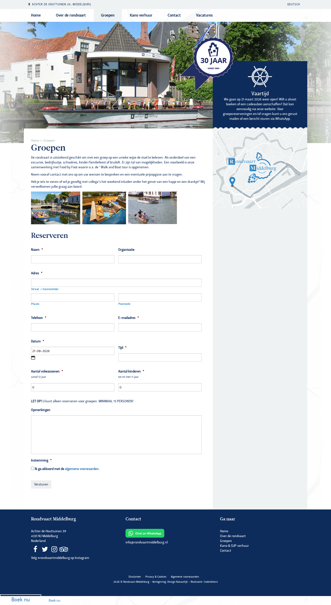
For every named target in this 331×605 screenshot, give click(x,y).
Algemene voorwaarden (185, 577)
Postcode (124, 304)
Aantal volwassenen (47, 371)
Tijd (122, 348)
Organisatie (126, 250)
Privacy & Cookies (155, 577)
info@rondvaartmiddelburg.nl (147, 542)
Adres (36, 273)
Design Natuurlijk (177, 582)
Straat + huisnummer (45, 289)
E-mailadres (128, 318)
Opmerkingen (40, 410)
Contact (174, 15)
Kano (141, 15)
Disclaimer (135, 577)
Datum (37, 341)
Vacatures (204, 15)
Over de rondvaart (71, 15)
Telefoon (38, 318)
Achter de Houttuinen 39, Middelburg (61, 4)
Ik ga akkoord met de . (67, 469)
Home (36, 15)
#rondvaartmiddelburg (54, 558)
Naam (37, 250)
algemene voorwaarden (82, 469)
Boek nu (20, 600)
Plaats (35, 304)
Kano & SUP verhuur (234, 545)
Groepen (108, 15)
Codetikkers (211, 582)
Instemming (41, 460)
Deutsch (293, 4)
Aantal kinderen (131, 371)
